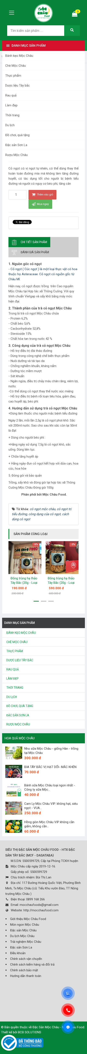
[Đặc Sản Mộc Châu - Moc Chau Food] (43, 12)
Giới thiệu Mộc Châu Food (28, 919)
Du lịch (10, 125)
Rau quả (10, 95)
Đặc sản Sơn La (16, 145)
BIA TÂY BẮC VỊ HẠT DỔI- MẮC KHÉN (50, 767)
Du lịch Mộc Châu (22, 936)
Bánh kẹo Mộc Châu (19, 56)
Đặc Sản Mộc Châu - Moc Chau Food (58, 1027)
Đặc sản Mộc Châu (23, 930)
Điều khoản (18, 953)
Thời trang (12, 115)
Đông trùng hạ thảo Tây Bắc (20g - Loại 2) (24, 582)
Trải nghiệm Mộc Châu (25, 942)
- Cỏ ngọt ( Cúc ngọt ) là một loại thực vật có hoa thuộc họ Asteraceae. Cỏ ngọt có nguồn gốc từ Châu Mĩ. (42, 274)
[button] (36, 601)
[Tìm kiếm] (72, 30)
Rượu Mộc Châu (16, 155)
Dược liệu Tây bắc (17, 85)
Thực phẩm (13, 75)
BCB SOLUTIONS (29, 1032)
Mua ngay (42, 204)
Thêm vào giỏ (44, 194)
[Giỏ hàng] (74, 14)
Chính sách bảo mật (24, 970)
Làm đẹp (11, 105)
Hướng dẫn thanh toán (25, 976)
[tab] (29, 242)
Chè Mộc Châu (15, 66)
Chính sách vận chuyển (26, 959)
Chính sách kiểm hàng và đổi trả (32, 964)
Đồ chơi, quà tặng (17, 135)
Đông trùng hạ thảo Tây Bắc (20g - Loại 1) (61, 582)
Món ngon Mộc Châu (24, 925)
